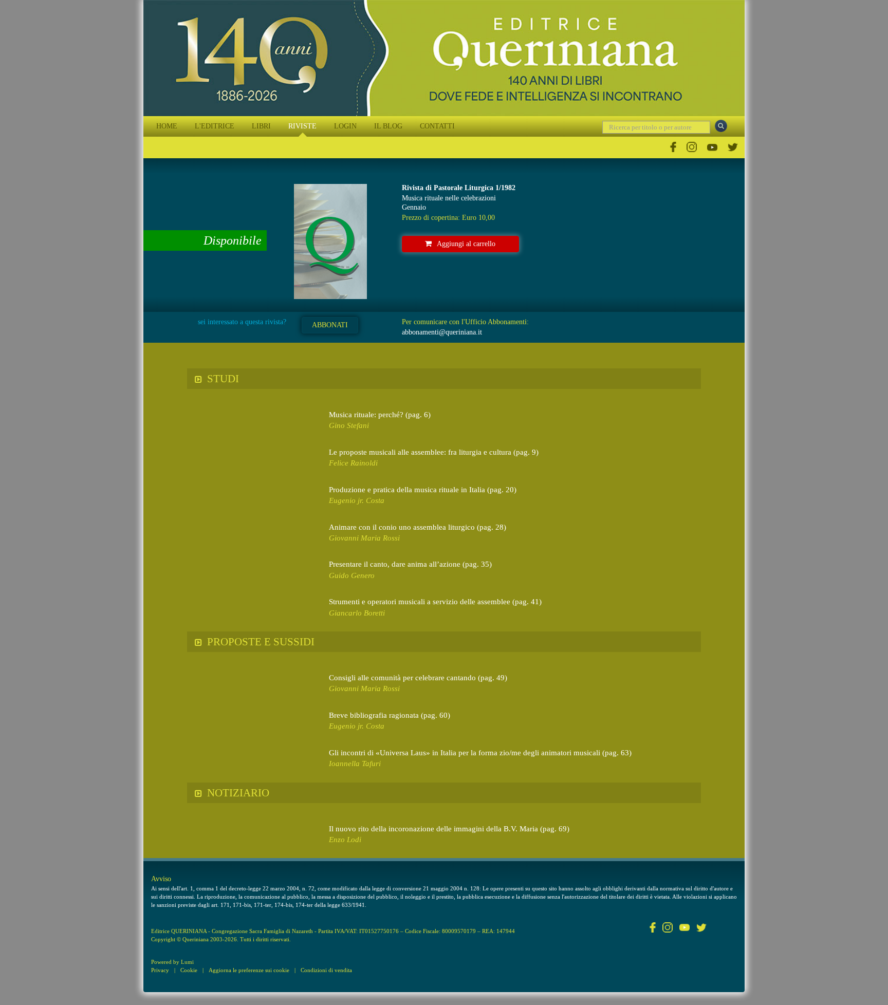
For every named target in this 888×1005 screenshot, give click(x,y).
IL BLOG (388, 126)
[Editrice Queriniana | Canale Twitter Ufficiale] (732, 147)
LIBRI (261, 126)
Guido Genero (352, 575)
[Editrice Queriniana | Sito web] (444, 58)
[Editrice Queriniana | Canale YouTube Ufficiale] (712, 147)
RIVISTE (302, 126)
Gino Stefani (349, 425)
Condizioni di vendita (326, 970)
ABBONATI (330, 325)
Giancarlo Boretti (357, 613)
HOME (166, 126)
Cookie (188, 970)
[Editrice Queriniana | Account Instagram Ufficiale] (691, 147)
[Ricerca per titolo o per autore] (721, 126)
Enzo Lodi (345, 839)
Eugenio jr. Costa (356, 500)
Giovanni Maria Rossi (364, 538)
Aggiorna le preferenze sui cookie (249, 970)
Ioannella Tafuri (355, 763)
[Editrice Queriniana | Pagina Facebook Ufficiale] (673, 147)
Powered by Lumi (172, 962)
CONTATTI (437, 126)
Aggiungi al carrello (466, 244)
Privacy (160, 970)
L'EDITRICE (214, 126)
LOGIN (345, 126)
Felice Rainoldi (353, 463)
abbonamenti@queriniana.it (442, 332)
